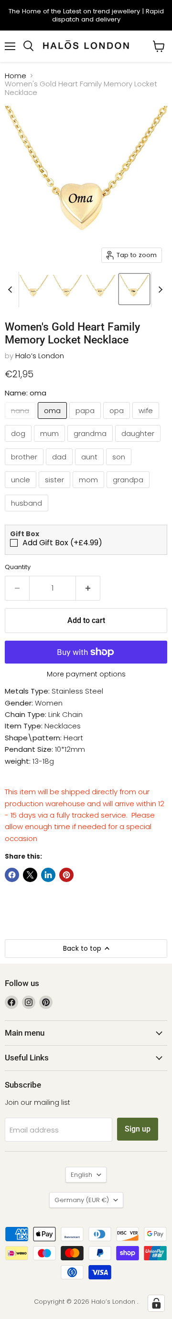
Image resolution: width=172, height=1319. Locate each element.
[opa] (117, 421)
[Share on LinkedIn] (48, 875)
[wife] (146, 421)
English (81, 1174)
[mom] (90, 490)
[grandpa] (129, 490)
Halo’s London (39, 356)
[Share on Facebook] (12, 875)
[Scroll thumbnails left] (11, 289)
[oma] (53, 421)
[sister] (56, 490)
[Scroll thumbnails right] (158, 289)
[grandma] (91, 444)
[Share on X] (30, 875)
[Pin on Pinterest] (66, 875)
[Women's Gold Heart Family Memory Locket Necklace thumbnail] (34, 289)
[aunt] (90, 467)
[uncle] (22, 490)
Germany (81, 1200)
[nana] (21, 421)
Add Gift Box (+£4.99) (62, 543)
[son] (120, 467)
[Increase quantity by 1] (88, 588)
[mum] (50, 444)
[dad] (60, 467)
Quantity (18, 567)
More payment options (86, 674)
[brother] (25, 467)
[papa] (86, 421)
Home (15, 76)
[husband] (28, 514)
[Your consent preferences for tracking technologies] (156, 1303)
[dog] (19, 444)
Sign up (137, 1128)
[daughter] (139, 444)
